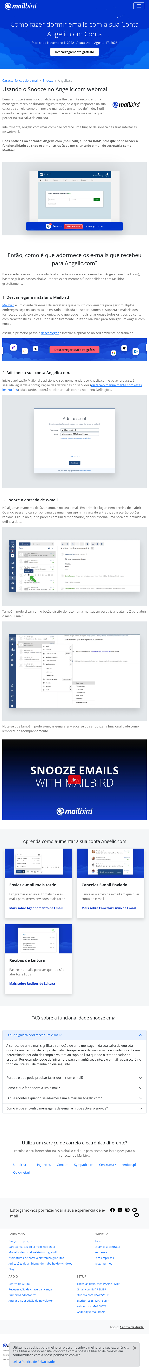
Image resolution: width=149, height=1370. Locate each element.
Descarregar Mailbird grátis (74, 350)
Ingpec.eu (44, 1165)
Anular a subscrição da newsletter (31, 1300)
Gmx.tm (62, 1165)
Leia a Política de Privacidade (34, 1362)
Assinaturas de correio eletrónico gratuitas (36, 1258)
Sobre (98, 1241)
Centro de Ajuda (19, 1284)
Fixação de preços (20, 1241)
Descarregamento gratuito (74, 52)
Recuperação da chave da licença (30, 1289)
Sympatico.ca (84, 1165)
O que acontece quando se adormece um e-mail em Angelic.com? (54, 1098)
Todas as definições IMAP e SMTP (98, 1284)
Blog (11, 1269)
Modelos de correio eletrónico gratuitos (34, 1252)
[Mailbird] (20, 5)
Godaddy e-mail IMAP (91, 1312)
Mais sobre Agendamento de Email (36, 908)
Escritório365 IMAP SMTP (93, 1300)
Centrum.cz (107, 1165)
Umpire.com (22, 1165)
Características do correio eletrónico (32, 1247)
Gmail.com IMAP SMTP (91, 1289)
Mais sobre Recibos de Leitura (32, 983)
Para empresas (104, 1258)
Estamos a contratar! (107, 1247)
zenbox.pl (129, 1165)
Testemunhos (103, 1263)
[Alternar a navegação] (138, 6)
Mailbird (8, 305)
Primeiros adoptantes (22, 1295)
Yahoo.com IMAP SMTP (91, 1306)
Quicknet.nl (21, 1172)
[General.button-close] (134, 1348)
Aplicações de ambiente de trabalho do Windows (40, 1263)
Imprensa (100, 1252)
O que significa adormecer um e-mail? (34, 1035)
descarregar (50, 333)
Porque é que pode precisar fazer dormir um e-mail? (44, 1077)
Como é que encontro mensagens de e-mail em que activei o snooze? (57, 1108)
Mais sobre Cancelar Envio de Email (108, 908)
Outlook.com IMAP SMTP (92, 1295)
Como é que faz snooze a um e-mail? (33, 1088)
